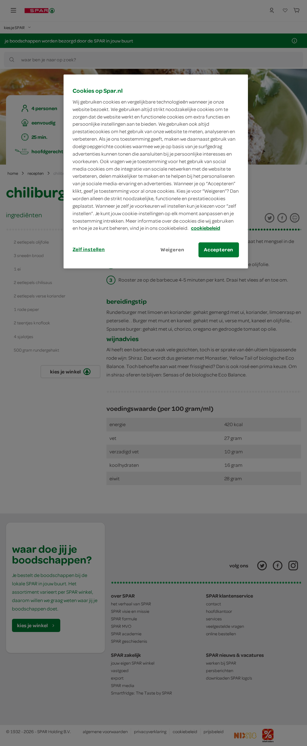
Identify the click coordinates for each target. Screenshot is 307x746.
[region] (156, 171)
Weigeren (172, 249)
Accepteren (218, 249)
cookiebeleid (205, 228)
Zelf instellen (89, 249)
